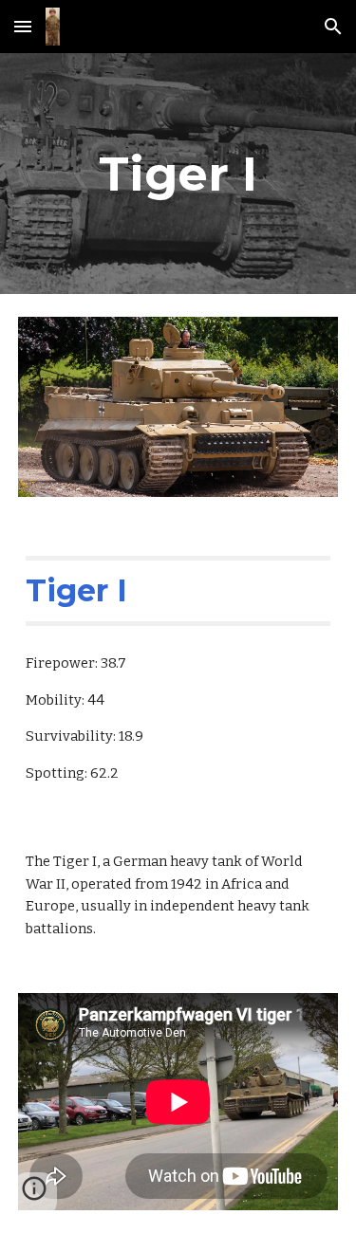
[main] (178, 173)
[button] (23, 26)
